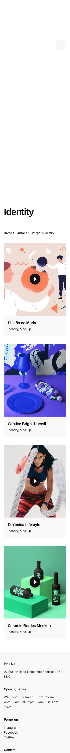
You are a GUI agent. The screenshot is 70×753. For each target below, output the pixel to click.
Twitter (9, 737)
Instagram (11, 728)
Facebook (11, 732)
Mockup (25, 329)
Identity (13, 329)
